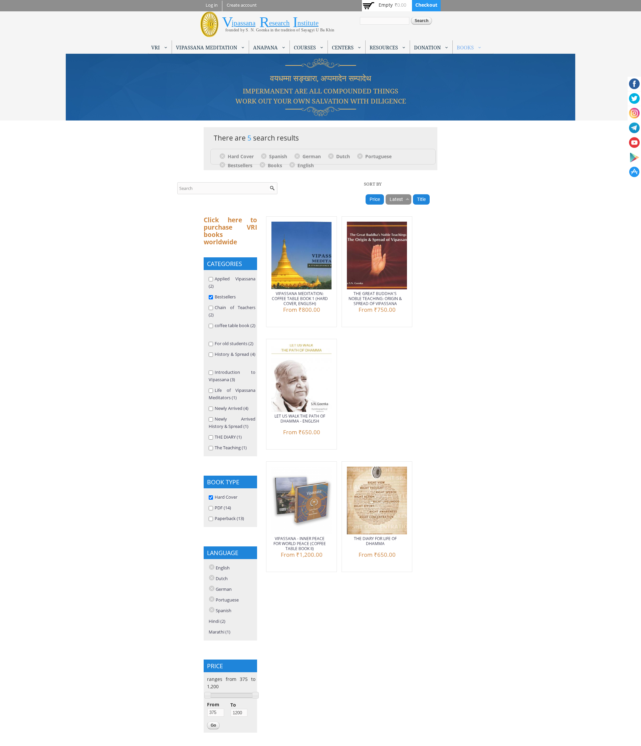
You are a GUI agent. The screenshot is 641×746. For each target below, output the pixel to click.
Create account (242, 5)
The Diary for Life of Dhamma (375, 541)
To (233, 705)
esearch (279, 23)
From (213, 704)
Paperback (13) (229, 518)
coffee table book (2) (235, 325)
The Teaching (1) (231, 448)
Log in (212, 5)
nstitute (307, 23)
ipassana (243, 23)
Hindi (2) (217, 621)
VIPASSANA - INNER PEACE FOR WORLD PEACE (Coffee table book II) (299, 543)
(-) (223, 156)
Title (421, 199)
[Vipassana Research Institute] (209, 33)
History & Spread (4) (235, 354)
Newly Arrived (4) (231, 408)
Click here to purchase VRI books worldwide (230, 231)
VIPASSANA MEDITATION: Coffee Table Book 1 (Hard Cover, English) (300, 298)
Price (375, 199)
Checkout (426, 5)
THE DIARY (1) (228, 437)
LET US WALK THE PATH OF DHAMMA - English (299, 419)
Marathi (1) (219, 632)
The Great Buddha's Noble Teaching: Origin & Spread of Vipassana (375, 298)
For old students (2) (234, 343)
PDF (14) (223, 508)
